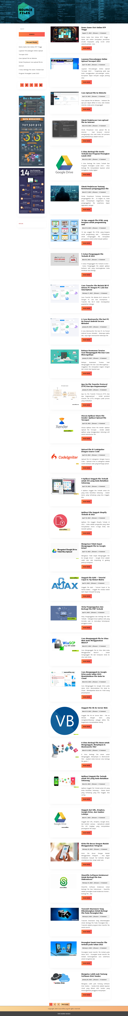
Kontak (86, 3)
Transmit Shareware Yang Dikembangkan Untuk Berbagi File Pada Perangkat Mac (94, 911)
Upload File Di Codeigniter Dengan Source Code (92, 450)
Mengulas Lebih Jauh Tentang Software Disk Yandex (94, 975)
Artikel (53, 3)
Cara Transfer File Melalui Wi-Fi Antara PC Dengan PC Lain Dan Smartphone (95, 288)
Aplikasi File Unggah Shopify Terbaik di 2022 (94, 513)
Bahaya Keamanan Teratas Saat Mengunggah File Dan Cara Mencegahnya (95, 353)
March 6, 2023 (86, 259)
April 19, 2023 (86, 64)
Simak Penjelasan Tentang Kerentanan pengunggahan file (95, 188)
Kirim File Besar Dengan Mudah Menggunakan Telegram (95, 845)
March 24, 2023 (86, 159)
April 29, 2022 (86, 423)
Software (79, 3)
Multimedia (70, 3)
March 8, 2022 (86, 784)
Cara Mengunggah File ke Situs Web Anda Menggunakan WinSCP (94, 640)
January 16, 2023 (87, 358)
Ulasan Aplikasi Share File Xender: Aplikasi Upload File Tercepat (93, 418)
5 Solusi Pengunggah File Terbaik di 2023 (92, 255)
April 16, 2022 (86, 518)
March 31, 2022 (86, 646)
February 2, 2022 (87, 948)
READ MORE (87, 48)
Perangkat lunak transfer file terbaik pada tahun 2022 (94, 943)
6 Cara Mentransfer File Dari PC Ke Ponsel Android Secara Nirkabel (95, 321)
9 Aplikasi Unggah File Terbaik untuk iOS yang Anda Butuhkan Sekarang (94, 481)
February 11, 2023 (87, 293)
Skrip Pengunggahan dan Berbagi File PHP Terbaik (92, 608)
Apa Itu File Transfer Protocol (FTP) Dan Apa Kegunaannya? (94, 385)
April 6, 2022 (86, 583)
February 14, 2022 (87, 883)
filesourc (95, 33)
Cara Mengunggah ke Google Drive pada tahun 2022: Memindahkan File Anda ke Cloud (94, 675)
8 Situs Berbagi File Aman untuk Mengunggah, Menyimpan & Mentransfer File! (95, 745)
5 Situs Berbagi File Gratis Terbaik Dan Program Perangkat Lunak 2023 (95, 154)
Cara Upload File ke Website (28, 58)
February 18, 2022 (87, 849)
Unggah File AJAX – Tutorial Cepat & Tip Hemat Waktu (93, 579)
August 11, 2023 (87, 33)
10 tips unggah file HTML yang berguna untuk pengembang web (94, 222)
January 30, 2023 (87, 327)
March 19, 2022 (86, 711)
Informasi (61, 3)
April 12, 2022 (86, 551)
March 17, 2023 (86, 192)
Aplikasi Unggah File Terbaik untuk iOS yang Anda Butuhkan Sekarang (94, 778)
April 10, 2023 (86, 96)
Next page (65, 1004)
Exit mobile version (64, 1014)
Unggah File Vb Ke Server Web (94, 708)
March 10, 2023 (86, 228)
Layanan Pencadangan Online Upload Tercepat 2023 (94, 60)
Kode (48, 3)
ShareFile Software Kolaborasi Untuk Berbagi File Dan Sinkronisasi (94, 877)
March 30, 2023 (86, 126)
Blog (42, 3)
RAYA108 (21, 223)
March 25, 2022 (86, 682)
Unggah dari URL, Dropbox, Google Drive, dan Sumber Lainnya (93, 812)
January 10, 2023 (87, 390)
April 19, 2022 (86, 486)
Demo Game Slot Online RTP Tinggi (30, 47)
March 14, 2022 (86, 750)
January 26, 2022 (87, 979)
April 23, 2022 (86, 455)
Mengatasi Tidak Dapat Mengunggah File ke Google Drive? (93, 546)
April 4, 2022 (86, 612)
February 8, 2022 (87, 916)
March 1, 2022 (86, 817)
